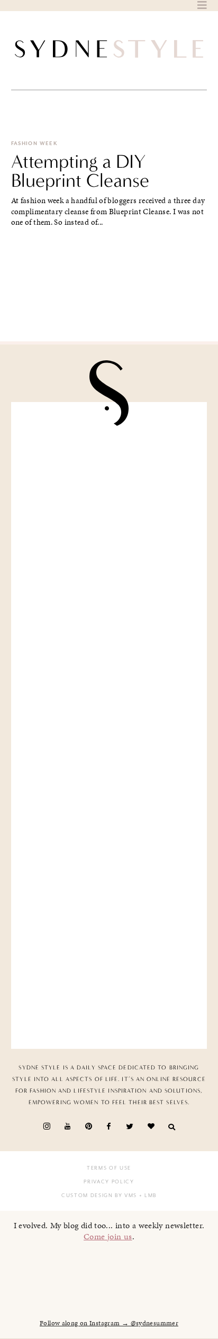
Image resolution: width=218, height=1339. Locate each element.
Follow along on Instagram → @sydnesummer (109, 1323)
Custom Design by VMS (99, 1195)
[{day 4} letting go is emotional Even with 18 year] (109, 570)
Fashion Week (34, 143)
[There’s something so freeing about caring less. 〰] (109, 674)
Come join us (108, 1236)
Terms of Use (109, 1168)
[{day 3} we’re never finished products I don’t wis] (109, 777)
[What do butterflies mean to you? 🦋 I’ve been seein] (109, 468)
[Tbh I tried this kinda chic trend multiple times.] (109, 880)
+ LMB (147, 1195)
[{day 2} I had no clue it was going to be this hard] (109, 982)
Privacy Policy (109, 1182)
